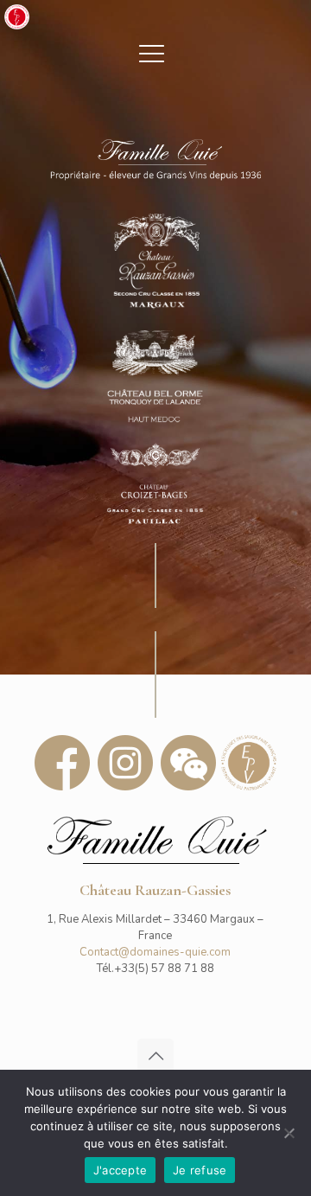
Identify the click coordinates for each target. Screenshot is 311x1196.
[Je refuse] (289, 1133)
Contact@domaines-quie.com (155, 952)
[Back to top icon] (155, 1057)
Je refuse (199, 1170)
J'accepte (120, 1170)
